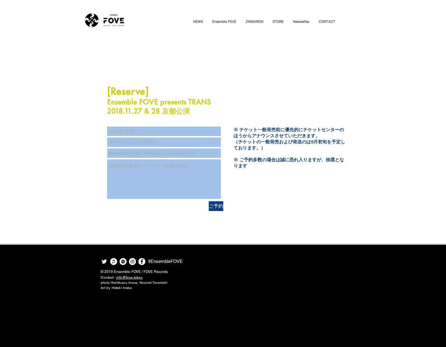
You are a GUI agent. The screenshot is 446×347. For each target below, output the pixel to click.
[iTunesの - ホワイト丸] (113, 261)
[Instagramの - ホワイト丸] (132, 261)
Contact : (122, 277)
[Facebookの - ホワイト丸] (141, 261)
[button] (224, 21)
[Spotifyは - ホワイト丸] (123, 261)
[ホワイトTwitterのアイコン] (104, 261)
